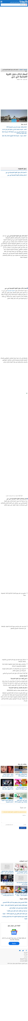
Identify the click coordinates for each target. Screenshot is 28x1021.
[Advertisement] (14, 24)
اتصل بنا (25, 955)
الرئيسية (25, 70)
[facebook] (26, 950)
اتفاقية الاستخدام (23, 961)
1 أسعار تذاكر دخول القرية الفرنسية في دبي (16, 172)
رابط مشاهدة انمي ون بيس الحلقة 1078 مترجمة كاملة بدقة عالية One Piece (14, 132)
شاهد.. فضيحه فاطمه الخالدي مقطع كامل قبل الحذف (14, 129)
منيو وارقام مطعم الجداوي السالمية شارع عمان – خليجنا (14, 905)
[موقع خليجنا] (24, 1)
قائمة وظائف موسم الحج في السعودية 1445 (16, 127)
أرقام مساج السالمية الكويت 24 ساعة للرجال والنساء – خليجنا (14, 917)
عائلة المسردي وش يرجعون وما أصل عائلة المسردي (15, 902)
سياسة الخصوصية (23, 959)
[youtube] (20, 950)
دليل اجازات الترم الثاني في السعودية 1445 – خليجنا (15, 914)
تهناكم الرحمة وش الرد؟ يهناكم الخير (18, 908)
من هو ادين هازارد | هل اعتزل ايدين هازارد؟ (17, 911)
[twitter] (23, 950)
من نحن (25, 957)
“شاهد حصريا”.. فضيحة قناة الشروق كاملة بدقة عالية (14, 136)
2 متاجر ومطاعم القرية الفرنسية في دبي (17, 175)
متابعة (14, 943)
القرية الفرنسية (11, 291)
